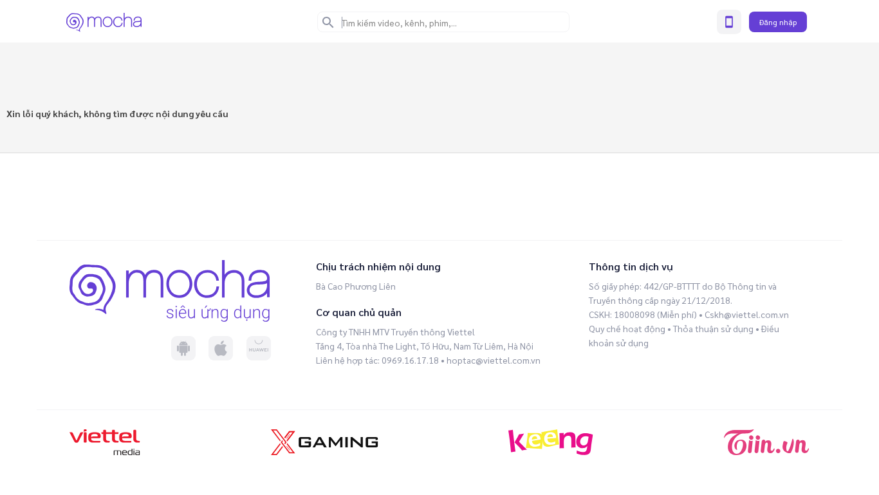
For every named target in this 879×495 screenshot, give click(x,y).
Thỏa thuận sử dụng (713, 328)
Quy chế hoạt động (627, 328)
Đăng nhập (778, 22)
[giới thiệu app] (729, 22)
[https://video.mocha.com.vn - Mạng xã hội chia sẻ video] (104, 22)
